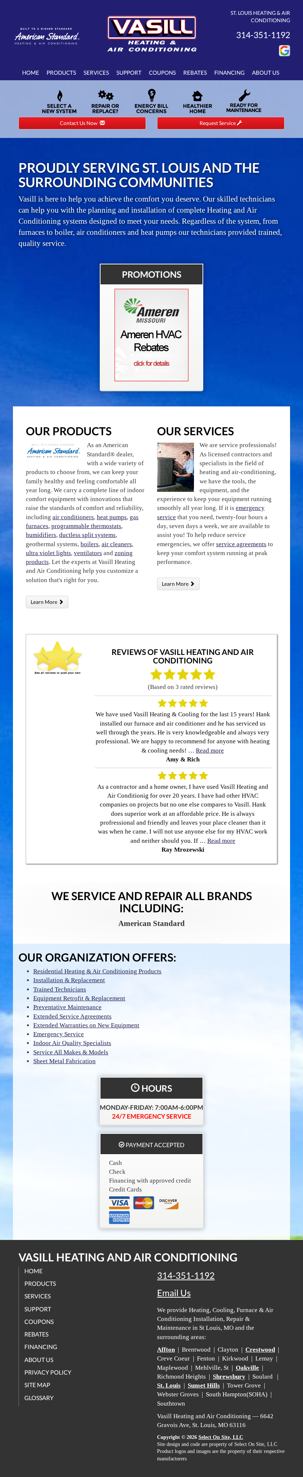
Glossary (39, 1397)
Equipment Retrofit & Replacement (79, 998)
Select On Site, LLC (220, 1437)
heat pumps (112, 517)
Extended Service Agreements (72, 1016)
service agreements (241, 544)
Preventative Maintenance (67, 1007)
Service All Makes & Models (70, 1052)
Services (96, 72)
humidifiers (41, 534)
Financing (229, 72)
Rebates (195, 72)
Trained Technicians (59, 989)
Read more (210, 750)
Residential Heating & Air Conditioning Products (97, 971)
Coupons (162, 72)
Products (61, 72)
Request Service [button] (218, 123)
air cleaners (117, 544)
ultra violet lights (48, 553)
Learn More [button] (44, 602)
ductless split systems (87, 534)
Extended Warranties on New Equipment (86, 1025)
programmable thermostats (86, 526)
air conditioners (73, 517)
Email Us (174, 1293)
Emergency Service (58, 1034)
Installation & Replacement (69, 980)
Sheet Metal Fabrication (64, 1061)
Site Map (37, 1384)
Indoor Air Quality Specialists (72, 1043)
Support (129, 72)
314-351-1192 (186, 1275)
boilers (90, 544)
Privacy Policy (47, 1372)
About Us (265, 72)
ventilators (88, 553)
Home (30, 72)
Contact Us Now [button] (80, 123)
